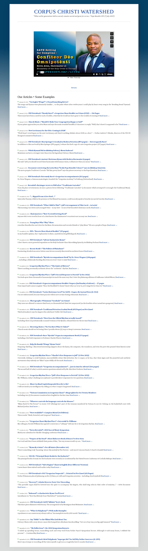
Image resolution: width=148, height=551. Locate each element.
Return (74, 88)
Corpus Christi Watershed (74, 11)
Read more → (23, 107)
